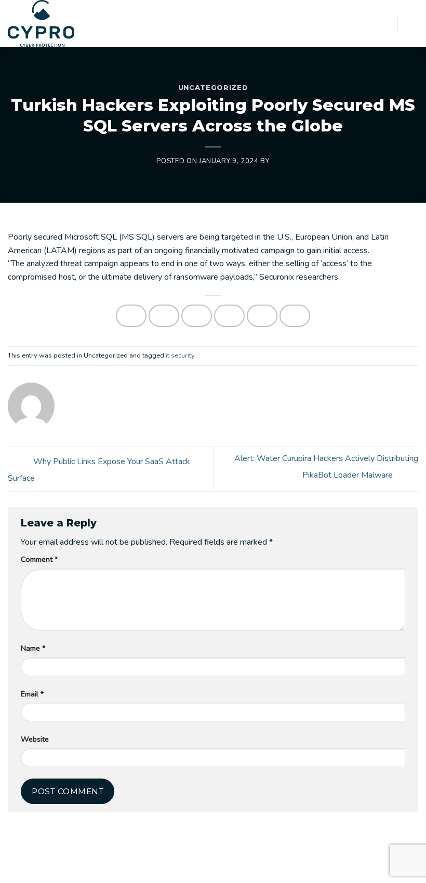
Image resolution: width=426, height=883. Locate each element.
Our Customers (199, 866)
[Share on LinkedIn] (295, 316)
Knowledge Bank (259, 866)
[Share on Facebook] (164, 316)
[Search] (386, 23)
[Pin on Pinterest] (262, 316)
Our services (94, 866)
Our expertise (144, 866)
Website (35, 739)
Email (32, 694)
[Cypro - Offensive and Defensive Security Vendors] (47, 23)
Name (33, 648)
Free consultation (324, 866)
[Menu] (412, 23)
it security (180, 355)
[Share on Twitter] (196, 316)
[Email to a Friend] (229, 316)
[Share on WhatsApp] (131, 316)
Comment (39, 559)
